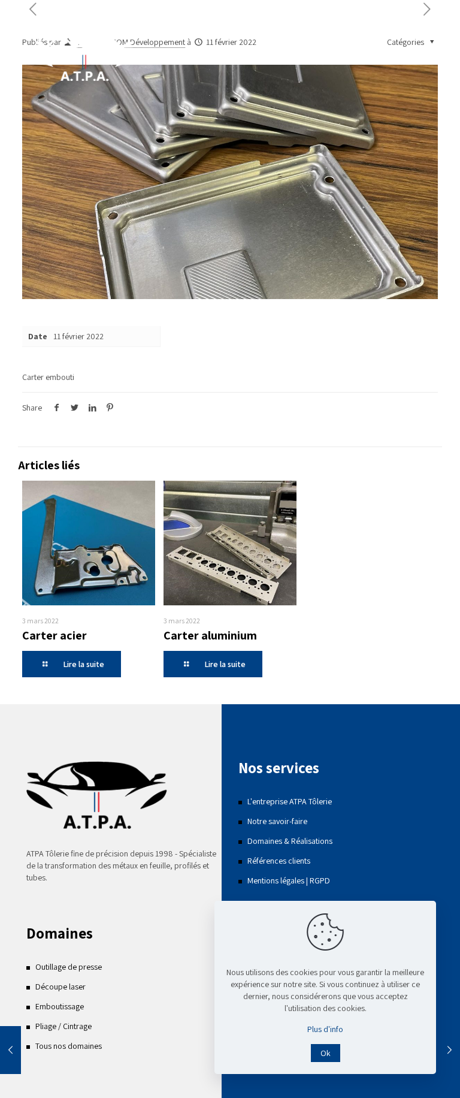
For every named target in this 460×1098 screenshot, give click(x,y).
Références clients (278, 860)
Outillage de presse (68, 966)
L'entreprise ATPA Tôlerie (289, 801)
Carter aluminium (210, 635)
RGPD (320, 880)
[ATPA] (84, 57)
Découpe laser (60, 986)
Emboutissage (59, 1006)
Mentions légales (275, 880)
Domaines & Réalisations (289, 840)
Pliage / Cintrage (63, 1026)
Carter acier (54, 635)
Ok (325, 1053)
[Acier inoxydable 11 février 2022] (10, 1050)
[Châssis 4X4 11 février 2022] (449, 1050)
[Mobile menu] (418, 57)
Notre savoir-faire (277, 821)
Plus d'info (325, 1029)
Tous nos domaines (68, 1045)
